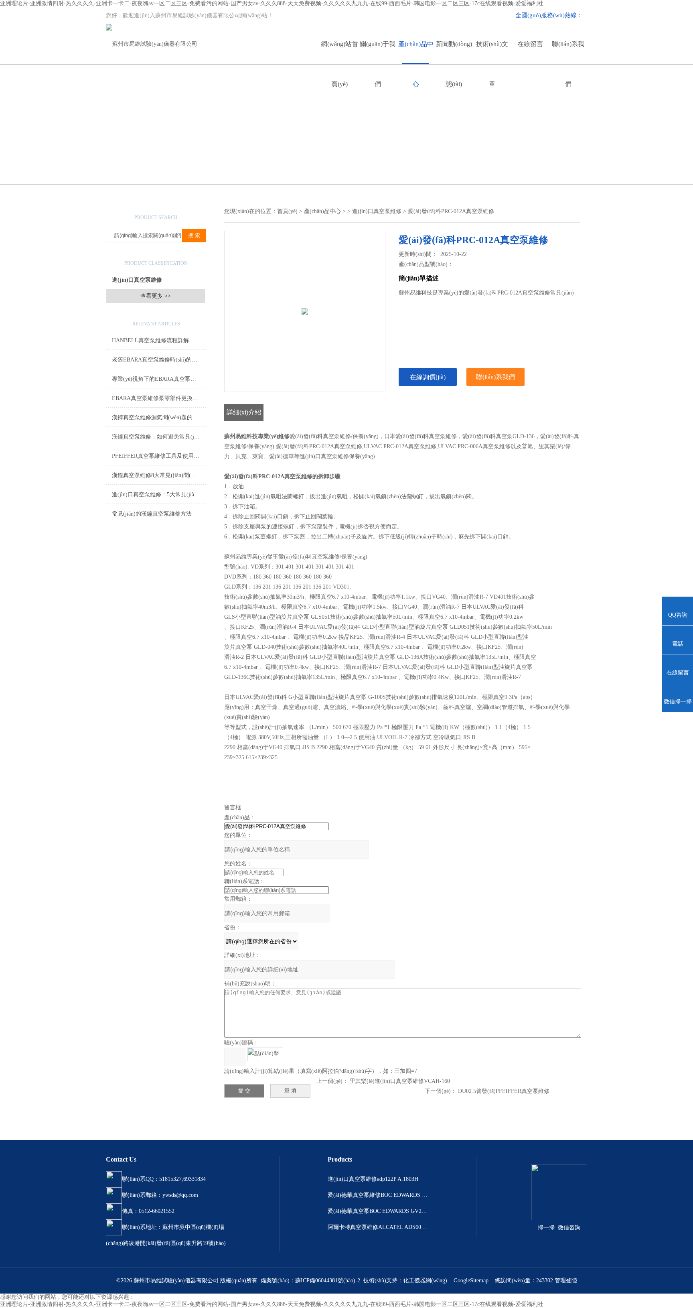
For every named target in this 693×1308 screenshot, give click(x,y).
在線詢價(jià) (428, 377)
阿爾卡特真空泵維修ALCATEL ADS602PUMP (378, 1227)
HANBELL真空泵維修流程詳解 (150, 340)
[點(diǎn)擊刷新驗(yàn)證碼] (265, 1054)
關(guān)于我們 (377, 52)
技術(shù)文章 (492, 52)
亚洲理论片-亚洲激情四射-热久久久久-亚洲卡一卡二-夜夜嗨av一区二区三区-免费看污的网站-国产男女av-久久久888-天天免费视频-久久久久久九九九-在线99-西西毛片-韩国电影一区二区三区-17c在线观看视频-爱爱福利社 (271, 3)
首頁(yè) (287, 211)
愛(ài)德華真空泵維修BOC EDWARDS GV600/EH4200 (378, 1195)
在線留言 (530, 44)
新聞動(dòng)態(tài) (454, 52)
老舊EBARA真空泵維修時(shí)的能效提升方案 (159, 360)
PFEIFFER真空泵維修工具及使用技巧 (158, 456)
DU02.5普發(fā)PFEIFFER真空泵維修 (503, 1091)
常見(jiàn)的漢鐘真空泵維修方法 (152, 514)
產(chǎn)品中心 (416, 52)
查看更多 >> (155, 296)
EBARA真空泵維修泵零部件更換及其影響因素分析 (159, 398)
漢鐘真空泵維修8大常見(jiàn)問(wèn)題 (159, 475)
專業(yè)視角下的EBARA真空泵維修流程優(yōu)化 (159, 379)
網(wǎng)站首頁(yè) (339, 52)
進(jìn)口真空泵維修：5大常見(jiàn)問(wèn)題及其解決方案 (159, 495)
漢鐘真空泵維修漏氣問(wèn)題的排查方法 (159, 417)
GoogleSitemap (471, 1281)
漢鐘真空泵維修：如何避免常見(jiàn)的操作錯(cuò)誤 (159, 437)
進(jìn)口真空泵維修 (137, 280)
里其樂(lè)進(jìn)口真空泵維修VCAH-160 (400, 1081)
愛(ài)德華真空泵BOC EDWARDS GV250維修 (378, 1211)
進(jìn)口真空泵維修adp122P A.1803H (373, 1179)
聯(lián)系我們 (568, 52)
